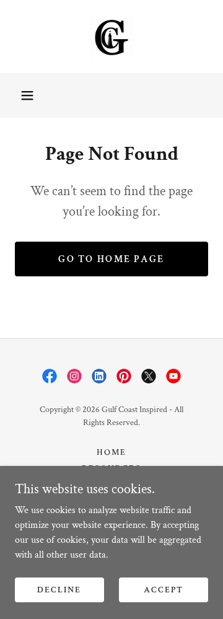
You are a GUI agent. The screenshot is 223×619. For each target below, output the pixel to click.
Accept (163, 589)
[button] (27, 95)
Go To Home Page (111, 259)
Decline (59, 589)
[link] (111, 36)
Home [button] (111, 452)
